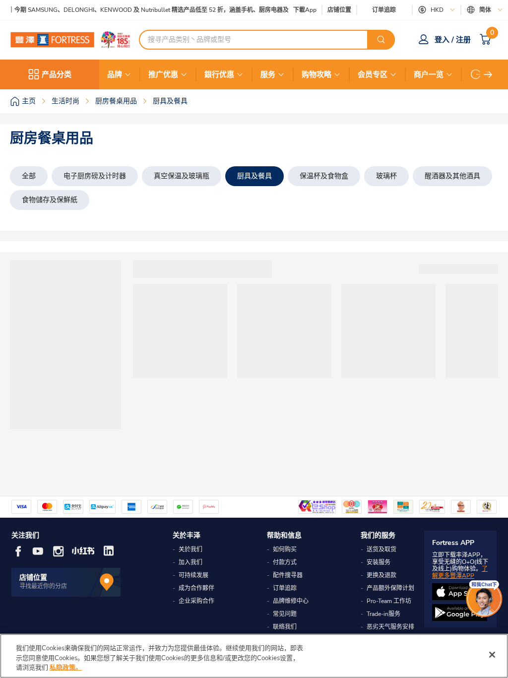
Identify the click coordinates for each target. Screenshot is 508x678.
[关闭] (492, 655)
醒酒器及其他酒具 (452, 176)
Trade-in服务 (383, 614)
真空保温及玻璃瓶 (181, 176)
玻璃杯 (386, 176)
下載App (305, 10)
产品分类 (56, 74)
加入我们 (190, 562)
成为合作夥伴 (196, 588)
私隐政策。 (66, 667)
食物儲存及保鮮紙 (49, 199)
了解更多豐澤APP (460, 572)
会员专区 (372, 74)
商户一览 (429, 74)
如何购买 (285, 549)
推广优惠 (163, 74)
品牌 (114, 74)
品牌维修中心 (291, 601)
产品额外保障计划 (390, 588)
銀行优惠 (219, 74)
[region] (254, 656)
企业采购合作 (196, 601)
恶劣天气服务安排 (390, 627)
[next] (488, 74)
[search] (381, 40)
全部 (29, 176)
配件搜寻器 (288, 575)
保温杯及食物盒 (324, 176)
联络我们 (285, 627)
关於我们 (190, 549)
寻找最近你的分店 (43, 586)
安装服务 (378, 562)
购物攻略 (316, 74)
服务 (267, 74)
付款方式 (285, 562)
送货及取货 (381, 549)
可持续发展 (193, 575)
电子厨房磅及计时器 (95, 176)
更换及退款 (381, 575)
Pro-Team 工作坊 (389, 601)
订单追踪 (384, 10)
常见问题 (285, 614)
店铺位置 (339, 10)
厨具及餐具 (254, 176)
